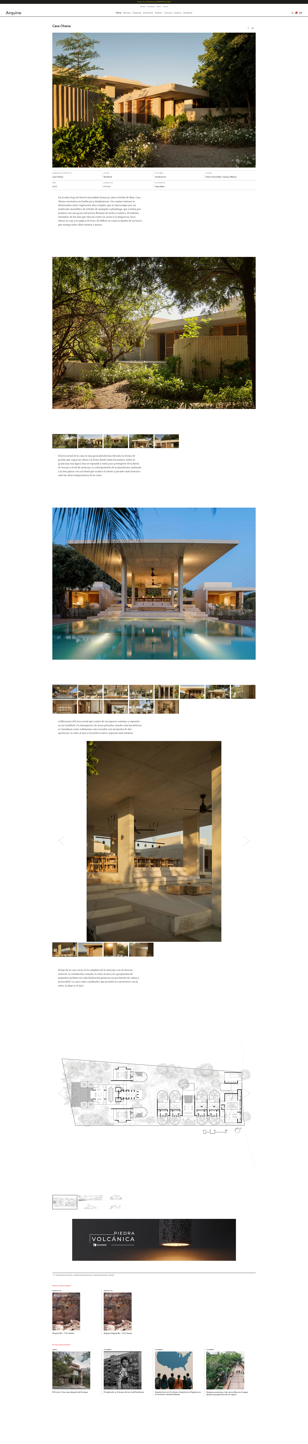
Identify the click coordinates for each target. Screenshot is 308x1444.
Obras (54, 1349)
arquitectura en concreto (64, 1275)
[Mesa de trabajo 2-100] (154, 1260)
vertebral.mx (160, 177)
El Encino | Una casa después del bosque (70, 1392)
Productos (56, 1290)
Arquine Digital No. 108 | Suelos (118, 1333)
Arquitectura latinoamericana (82, 1275)
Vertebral (107, 177)
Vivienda (111, 1275)
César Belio (160, 187)
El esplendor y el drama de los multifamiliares (124, 1392)
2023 (54, 187)
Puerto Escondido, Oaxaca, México (221, 177)
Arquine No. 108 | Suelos (63, 1333)
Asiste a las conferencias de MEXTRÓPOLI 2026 (154, 2)
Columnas (107, 1349)
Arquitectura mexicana (100, 1275)
